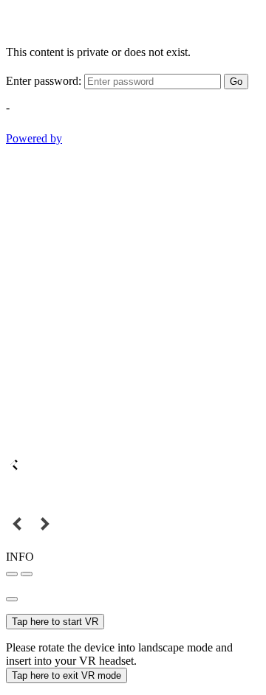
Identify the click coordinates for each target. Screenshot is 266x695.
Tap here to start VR (55, 621)
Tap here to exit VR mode (66, 675)
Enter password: (43, 81)
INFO (20, 556)
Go (236, 81)
